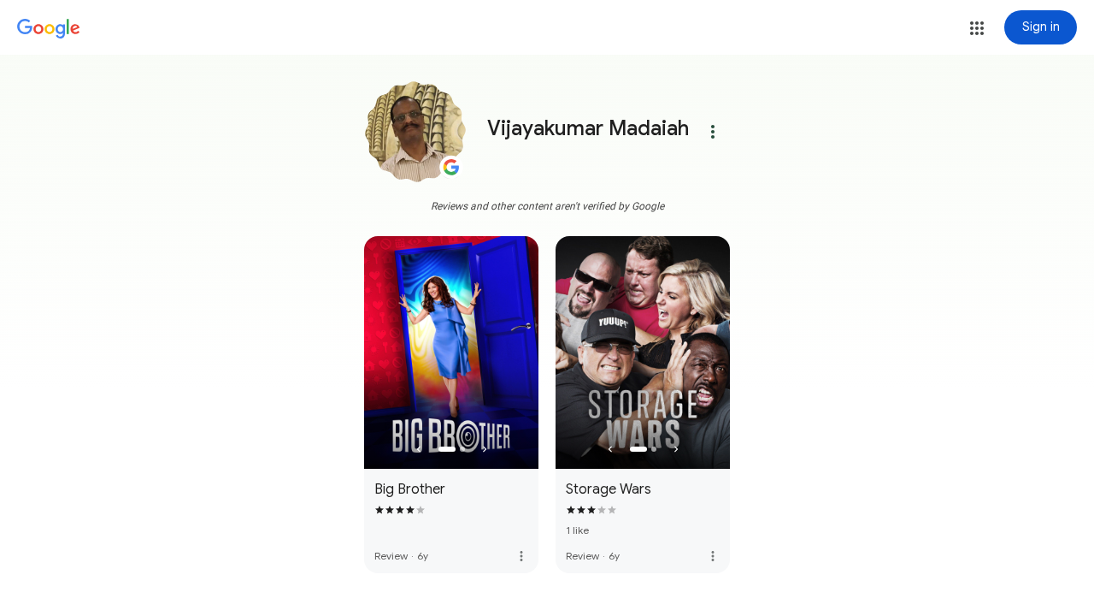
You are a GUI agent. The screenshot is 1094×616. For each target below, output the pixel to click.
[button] (977, 28)
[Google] (48, 29)
